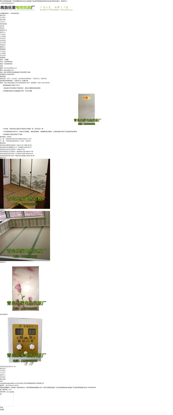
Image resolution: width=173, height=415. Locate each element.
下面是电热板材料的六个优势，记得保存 (18, 141)
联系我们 (3, 45)
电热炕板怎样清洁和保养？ (8, 149)
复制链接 (20, 383)
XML (1, 381)
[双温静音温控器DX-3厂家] (25, 340)
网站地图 (3, 379)
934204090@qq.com (10, 68)
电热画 (2, 28)
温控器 (2, 26)
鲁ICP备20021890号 (12, 385)
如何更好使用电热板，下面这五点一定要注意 (33, 78)
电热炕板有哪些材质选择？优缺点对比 (12, 145)
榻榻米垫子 (3, 30)
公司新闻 (3, 36)
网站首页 (3, 15)
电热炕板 (24, 1)
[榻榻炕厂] (25, 184)
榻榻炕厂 (3, 210)
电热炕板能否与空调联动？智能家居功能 (12, 151)
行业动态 (3, 34)
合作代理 (3, 43)
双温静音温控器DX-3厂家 (8, 366)
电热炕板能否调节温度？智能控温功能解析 (13, 156)
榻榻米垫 (3, 262)
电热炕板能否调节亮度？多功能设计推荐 (12, 153)
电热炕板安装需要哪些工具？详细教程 (12, 147)
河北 (10, 389)
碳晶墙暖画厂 (4, 314)
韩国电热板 (3, 24)
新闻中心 (3, 32)
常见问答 (3, 38)
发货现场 (3, 41)
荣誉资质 (3, 20)
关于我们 (3, 17)
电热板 (9, 137)
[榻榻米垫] (25, 236)
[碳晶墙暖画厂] (25, 288)
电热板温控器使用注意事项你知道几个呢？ (19, 139)
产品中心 (3, 22)
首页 (8, 78)
